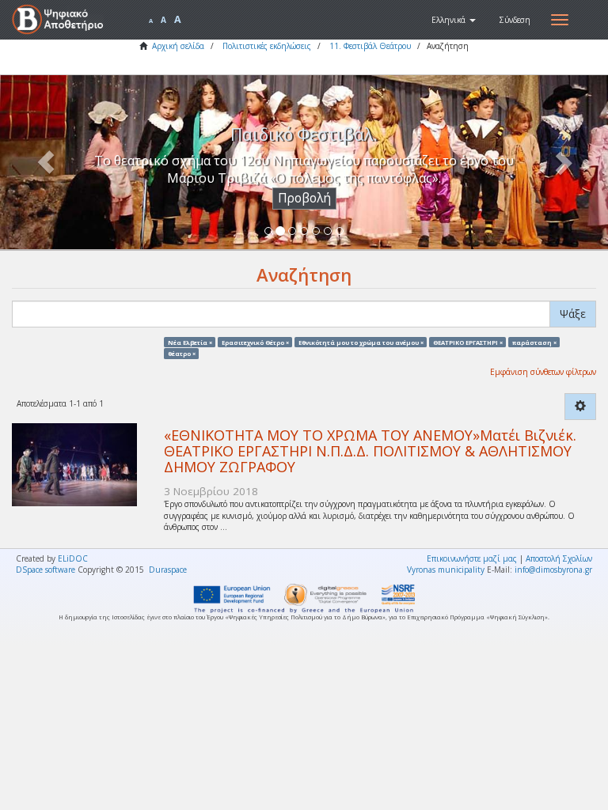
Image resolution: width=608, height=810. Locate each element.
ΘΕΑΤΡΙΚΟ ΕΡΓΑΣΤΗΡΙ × (468, 342)
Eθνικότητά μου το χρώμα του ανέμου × (361, 342)
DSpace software (45, 569)
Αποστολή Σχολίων (559, 558)
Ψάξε (573, 313)
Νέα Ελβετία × (190, 342)
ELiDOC (73, 558)
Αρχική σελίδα (178, 45)
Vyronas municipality (445, 569)
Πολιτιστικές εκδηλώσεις (266, 45)
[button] (454, 20)
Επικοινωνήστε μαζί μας (472, 558)
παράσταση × (534, 342)
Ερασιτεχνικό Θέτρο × (255, 342)
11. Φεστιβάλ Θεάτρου (370, 45)
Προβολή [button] (304, 198)
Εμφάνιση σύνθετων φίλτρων (543, 371)
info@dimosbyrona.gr (553, 569)
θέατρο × (182, 353)
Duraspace (168, 569)
